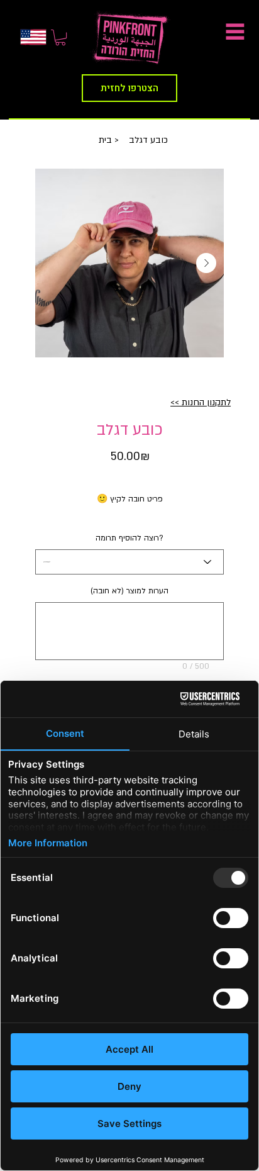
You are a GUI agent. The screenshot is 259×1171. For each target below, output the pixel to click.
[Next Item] (206, 263)
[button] (60, 37)
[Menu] (229, 31)
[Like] (33, 37)
